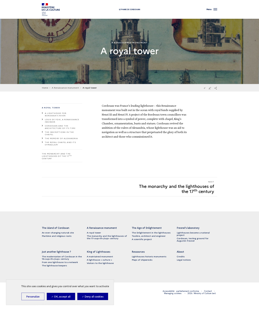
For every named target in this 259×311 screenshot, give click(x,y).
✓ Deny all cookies (92, 296)
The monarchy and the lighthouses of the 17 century (57, 156)
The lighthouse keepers (54, 265)
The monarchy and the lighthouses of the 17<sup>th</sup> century (107, 237)
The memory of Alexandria (61, 138)
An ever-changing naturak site (58, 232)
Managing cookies (173, 293)
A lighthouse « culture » (99, 259)
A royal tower (51, 107)
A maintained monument (100, 256)
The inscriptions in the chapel (59, 133)
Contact (208, 291)
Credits (181, 256)
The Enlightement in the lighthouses (151, 232)
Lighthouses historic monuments (149, 256)
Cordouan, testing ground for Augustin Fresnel (192, 239)
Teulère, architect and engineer (149, 235)
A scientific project (142, 239)
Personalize (33, 296)
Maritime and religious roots (56, 235)
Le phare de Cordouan (129, 9)
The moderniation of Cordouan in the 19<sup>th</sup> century (62, 257)
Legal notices (184, 259)
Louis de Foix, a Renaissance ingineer (62, 120)
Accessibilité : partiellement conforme (181, 291)
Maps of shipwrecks (142, 259)
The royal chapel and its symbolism (60, 143)
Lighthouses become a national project (193, 233)
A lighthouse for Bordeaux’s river (55, 114)
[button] (216, 88)
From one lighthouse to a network (60, 262)
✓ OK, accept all (60, 296)
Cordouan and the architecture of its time (60, 126)
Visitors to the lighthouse (100, 262)
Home (45, 87)
